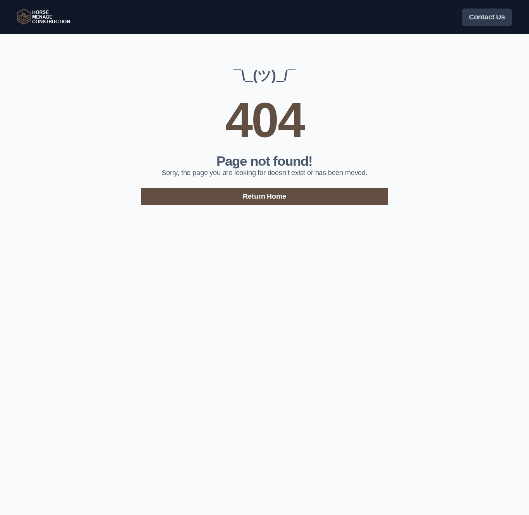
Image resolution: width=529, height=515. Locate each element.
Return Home (264, 196)
